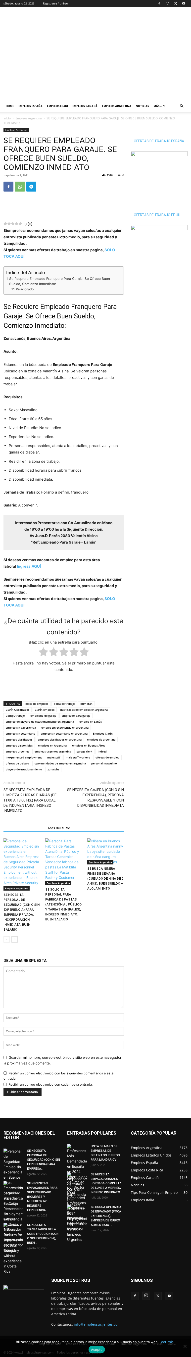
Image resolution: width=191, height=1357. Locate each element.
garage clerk (84, 751)
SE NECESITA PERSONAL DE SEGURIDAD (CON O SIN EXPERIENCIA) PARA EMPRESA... (43, 1159)
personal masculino (104, 763)
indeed (102, 751)
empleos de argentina (101, 739)
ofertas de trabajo (17, 763)
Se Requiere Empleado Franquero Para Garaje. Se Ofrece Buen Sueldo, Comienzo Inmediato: (59, 281)
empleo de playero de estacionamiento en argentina (40, 721)
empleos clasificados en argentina (60, 739)
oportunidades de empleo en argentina (60, 763)
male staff (53, 757)
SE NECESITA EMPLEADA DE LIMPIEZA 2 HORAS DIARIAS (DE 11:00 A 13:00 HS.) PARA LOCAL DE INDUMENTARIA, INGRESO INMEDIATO (29, 800)
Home (10, 106)
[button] (182, 106)
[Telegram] (31, 187)
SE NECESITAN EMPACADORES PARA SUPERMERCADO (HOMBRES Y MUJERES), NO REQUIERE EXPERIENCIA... (42, 1197)
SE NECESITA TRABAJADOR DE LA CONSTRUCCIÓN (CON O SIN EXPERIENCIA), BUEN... (42, 1234)
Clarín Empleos (44, 709)
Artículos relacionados (24, 828)
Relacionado (24, 289)
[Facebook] (159, 3)
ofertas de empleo (107, 757)
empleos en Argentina (52, 745)
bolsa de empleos (36, 703)
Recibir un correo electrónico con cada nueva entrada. (50, 1084)
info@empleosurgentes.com (97, 1324)
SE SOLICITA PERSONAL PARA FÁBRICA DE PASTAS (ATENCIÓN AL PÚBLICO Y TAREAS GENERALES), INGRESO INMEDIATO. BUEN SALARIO (63, 904)
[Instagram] (167, 3)
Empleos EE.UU (57, 106)
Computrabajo (15, 715)
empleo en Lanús (90, 721)
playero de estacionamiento (24, 769)
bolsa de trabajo (64, 703)
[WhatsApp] (20, 187)
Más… (157, 106)
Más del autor (59, 828)
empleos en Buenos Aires (88, 745)
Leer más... (168, 1342)
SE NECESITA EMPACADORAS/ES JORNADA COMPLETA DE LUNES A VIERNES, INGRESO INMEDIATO (106, 1183)
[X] (175, 3)
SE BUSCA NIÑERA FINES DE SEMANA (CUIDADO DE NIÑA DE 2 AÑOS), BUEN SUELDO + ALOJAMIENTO (105, 878)
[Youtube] (184, 3)
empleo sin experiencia (21, 727)
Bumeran (86, 703)
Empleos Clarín (103, 733)
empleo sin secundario (20, 733)
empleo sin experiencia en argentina (65, 727)
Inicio (7, 118)
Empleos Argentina (116, 106)
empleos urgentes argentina (53, 751)
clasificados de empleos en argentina (84, 709)
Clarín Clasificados (17, 709)
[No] (184, 1346)
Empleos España (30, 106)
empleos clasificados (19, 739)
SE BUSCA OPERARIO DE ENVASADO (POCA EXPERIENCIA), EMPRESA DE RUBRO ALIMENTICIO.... (106, 1216)
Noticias (142, 106)
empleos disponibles (19, 745)
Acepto (97, 1350)
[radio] (43, 652)
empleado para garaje (76, 715)
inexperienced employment (24, 757)
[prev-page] (6, 939)
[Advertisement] (129, 17)
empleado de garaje (43, 715)
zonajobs (53, 769)
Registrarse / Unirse (55, 3)
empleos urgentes (17, 751)
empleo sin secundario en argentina (64, 733)
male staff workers (78, 757)
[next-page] (14, 939)
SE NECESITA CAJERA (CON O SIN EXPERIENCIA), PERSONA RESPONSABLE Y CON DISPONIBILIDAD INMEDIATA (95, 798)
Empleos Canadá (84, 106)
